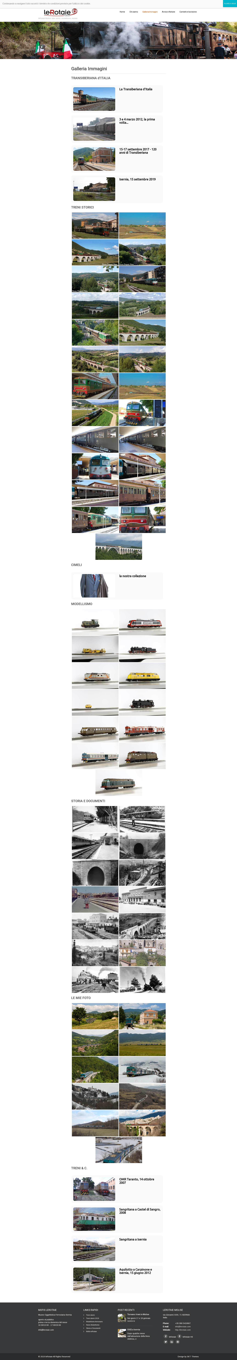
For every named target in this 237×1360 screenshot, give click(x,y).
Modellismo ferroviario (94, 1322)
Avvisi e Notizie (168, 12)
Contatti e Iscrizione (188, 12)
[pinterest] (178, 1342)
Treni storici (90, 1315)
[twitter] (166, 1342)
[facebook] (166, 1336)
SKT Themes (193, 1356)
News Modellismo (92, 1325)
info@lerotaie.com (183, 1326)
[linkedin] (172, 1342)
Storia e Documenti (93, 1328)
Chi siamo (133, 12)
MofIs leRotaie (91, 1331)
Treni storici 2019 (92, 1318)
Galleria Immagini (150, 12)
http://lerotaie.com (183, 1330)
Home (122, 12)
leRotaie (49, 1356)
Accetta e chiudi (230, 4)
